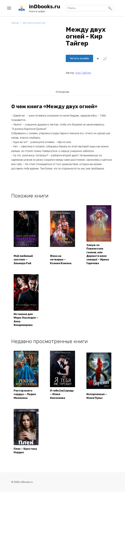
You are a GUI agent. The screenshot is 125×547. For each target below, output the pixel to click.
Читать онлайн (79, 58)
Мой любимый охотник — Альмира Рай (23, 259)
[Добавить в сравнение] (105, 58)
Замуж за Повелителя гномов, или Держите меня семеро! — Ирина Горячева (97, 254)
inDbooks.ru (44, 6)
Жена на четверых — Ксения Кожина (60, 259)
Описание (62, 91)
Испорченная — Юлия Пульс (96, 396)
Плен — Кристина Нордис (25, 450)
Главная (15, 23)
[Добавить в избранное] (98, 58)
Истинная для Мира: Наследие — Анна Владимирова (26, 320)
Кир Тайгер (83, 72)
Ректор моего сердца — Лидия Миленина (25, 394)
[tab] (62, 92)
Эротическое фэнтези (34, 23)
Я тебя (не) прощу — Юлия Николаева (62, 394)
